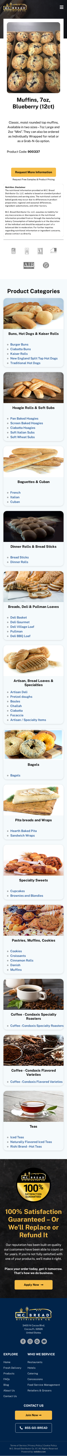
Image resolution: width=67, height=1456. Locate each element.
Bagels (15, 775)
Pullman (16, 631)
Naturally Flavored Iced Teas (31, 1142)
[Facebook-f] (23, 1341)
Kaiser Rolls (19, 353)
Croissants (18, 956)
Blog (6, 1384)
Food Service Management (43, 1384)
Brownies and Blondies (26, 895)
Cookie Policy (50, 1445)
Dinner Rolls (19, 562)
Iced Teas (17, 1137)
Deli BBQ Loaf (20, 636)
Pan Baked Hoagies (24, 418)
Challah (16, 706)
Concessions (35, 1379)
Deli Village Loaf (22, 627)
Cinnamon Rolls (21, 960)
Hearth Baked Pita (23, 831)
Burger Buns (19, 344)
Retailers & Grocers (39, 1390)
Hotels (31, 1367)
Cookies (16, 951)
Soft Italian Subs (22, 432)
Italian (15, 497)
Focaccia (16, 715)
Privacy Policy (35, 1445)
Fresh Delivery (12, 1367)
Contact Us (10, 1396)
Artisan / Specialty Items (28, 720)
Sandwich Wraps (22, 835)
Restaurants (34, 1362)
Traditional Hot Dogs (25, 363)
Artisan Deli (18, 692)
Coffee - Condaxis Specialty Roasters (37, 1025)
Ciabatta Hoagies (22, 428)
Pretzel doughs (21, 696)
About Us (9, 1390)
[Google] (37, 1341)
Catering (33, 1373)
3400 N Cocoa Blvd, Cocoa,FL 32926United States (34, 1329)
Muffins (16, 969)
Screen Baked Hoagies (26, 423)
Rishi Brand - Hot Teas (26, 1146)
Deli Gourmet (20, 622)
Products (8, 1373)
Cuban (15, 502)
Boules (15, 701)
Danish (15, 965)
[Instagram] (30, 1341)
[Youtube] (44, 1341)
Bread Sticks (19, 557)
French (15, 492)
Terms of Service (18, 1445)
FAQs (6, 1379)
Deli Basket (18, 617)
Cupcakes (17, 891)
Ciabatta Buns (20, 349)
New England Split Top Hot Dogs (34, 358)
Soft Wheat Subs (22, 437)
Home (6, 1362)
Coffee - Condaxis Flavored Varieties (36, 1081)
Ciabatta (16, 710)
